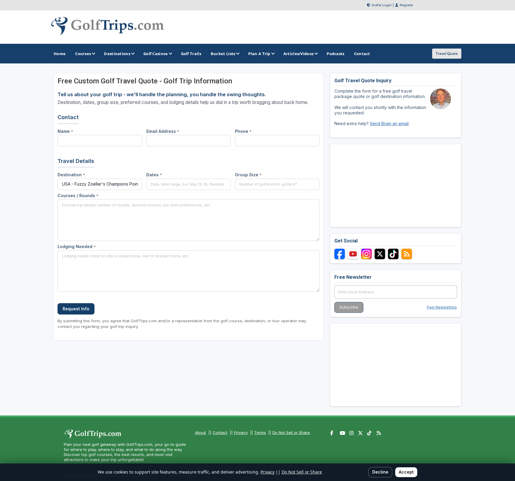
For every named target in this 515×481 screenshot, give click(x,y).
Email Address (162, 131)
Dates (154, 174)
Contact (219, 432)
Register (406, 5)
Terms (260, 432)
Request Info (76, 308)
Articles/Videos (298, 53)
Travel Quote (447, 53)
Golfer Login (382, 5)
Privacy (241, 432)
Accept (406, 471)
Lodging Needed (77, 246)
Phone (243, 131)
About (200, 432)
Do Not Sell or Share (291, 432)
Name (65, 131)
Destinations (117, 53)
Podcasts (335, 53)
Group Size (248, 174)
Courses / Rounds (78, 195)
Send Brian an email (389, 123)
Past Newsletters (442, 307)
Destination (71, 174)
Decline (380, 471)
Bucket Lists (223, 53)
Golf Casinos (155, 53)
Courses (83, 53)
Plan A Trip (259, 53)
